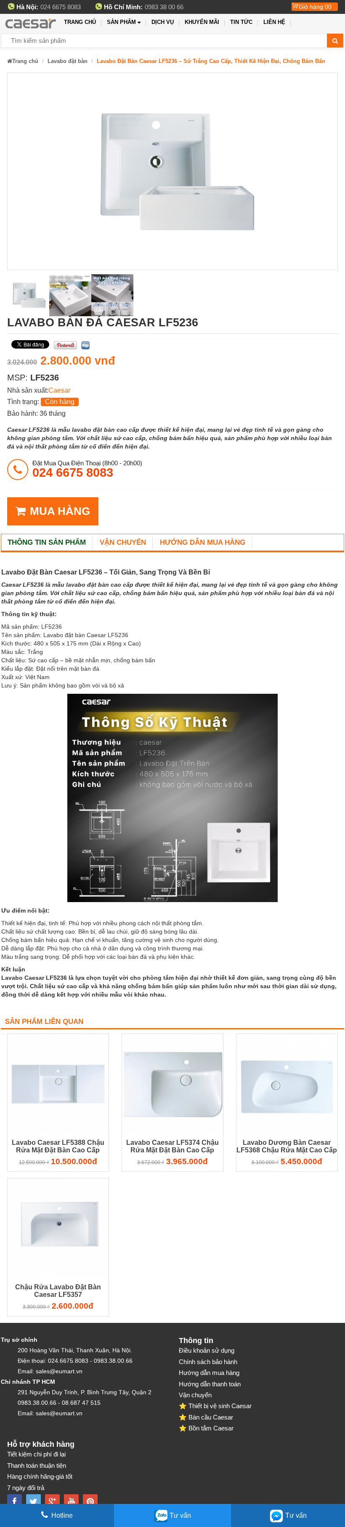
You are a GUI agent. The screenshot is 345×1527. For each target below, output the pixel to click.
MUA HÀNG (60, 511)
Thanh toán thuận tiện (36, 1465)
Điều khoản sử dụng (206, 1350)
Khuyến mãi (202, 22)
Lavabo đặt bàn (68, 61)
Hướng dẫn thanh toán (210, 1384)
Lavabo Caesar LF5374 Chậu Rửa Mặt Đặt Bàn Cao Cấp (172, 1146)
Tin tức (241, 22)
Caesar (59, 390)
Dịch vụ (162, 22)
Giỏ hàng (315, 6)
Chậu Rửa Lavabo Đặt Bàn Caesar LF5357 (58, 1290)
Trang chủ (80, 22)
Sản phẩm (121, 22)
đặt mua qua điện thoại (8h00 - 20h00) (87, 469)
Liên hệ (274, 22)
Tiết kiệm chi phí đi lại (36, 1454)
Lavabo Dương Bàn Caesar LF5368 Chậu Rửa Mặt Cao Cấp (286, 1146)
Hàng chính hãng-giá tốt (39, 1476)
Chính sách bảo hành (208, 1361)
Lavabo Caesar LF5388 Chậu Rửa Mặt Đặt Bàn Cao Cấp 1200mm (58, 1147)
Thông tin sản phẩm (47, 542)
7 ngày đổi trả (25, 1487)
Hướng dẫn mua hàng (202, 542)
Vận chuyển (123, 542)
